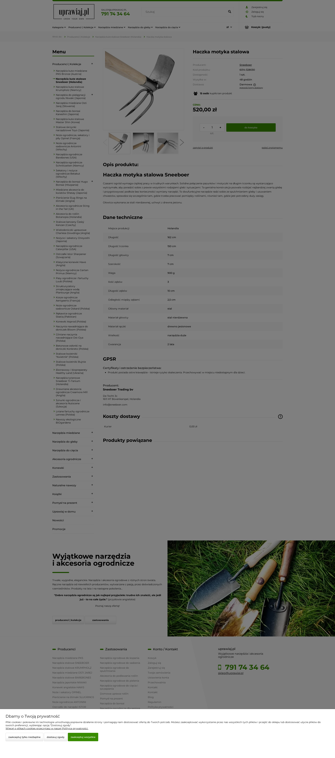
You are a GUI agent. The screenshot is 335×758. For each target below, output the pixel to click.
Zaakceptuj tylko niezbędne (24, 737)
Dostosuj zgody (55, 737)
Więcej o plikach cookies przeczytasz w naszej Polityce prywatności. (47, 728)
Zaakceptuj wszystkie (83, 737)
